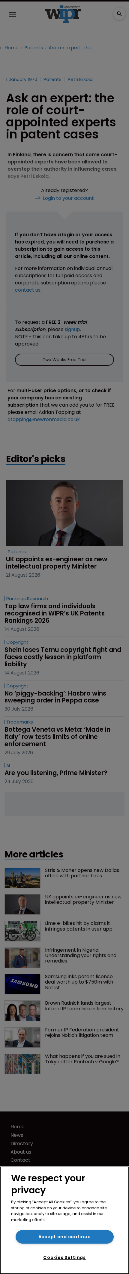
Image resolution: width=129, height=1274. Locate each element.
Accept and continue (64, 1237)
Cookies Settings (64, 1257)
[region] (64, 1220)
